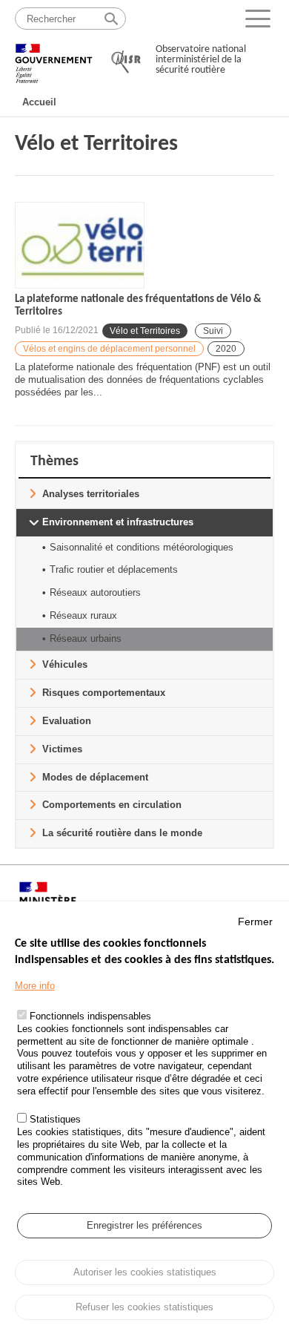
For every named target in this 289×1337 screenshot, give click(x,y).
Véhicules (64, 664)
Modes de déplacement (95, 777)
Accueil (39, 102)
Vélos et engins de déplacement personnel (109, 349)
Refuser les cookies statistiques (144, 1307)
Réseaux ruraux (83, 615)
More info (35, 985)
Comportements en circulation (112, 804)
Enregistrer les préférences (144, 1225)
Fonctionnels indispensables (90, 1016)
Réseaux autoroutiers (95, 592)
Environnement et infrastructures (117, 522)
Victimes (62, 749)
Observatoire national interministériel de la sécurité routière (201, 60)
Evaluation (66, 720)
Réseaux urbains (86, 638)
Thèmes (54, 461)
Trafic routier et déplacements (114, 569)
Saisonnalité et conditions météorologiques (141, 547)
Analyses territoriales (90, 493)
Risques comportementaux (103, 692)
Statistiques (55, 1119)
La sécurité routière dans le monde (122, 832)
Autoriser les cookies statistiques (144, 1272)
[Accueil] (54, 57)
